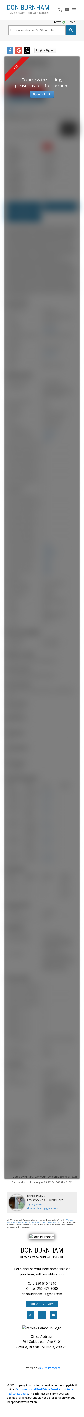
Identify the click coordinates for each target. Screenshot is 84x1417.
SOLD (73, 22)
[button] (42, 1304)
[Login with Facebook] (10, 53)
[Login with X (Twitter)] (27, 53)
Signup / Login (42, 94)
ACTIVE (57, 22)
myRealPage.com (49, 1368)
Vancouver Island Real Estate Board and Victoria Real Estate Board (41, 1221)
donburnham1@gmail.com (42, 1208)
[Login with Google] (18, 53)
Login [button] (45, 50)
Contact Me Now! (42, 1304)
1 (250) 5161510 (36, 1204)
